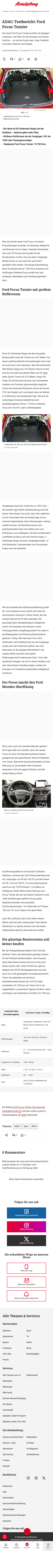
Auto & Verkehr (19, 11)
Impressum (7, 1486)
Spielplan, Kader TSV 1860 (14, 1421)
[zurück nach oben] (27, 1532)
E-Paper (6, 1460)
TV (27, 1336)
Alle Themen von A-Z (12, 1375)
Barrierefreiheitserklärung (14, 1503)
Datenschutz (8, 1498)
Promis (6, 1360)
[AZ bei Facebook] (28, 1478)
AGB (5, 1492)
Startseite (5, 11)
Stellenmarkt (32, 1375)
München (7, 1331)
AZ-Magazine (32, 1449)
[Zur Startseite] (26, 6)
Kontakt (6, 1466)
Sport (28, 1331)
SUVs (34, 1126)
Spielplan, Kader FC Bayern (14, 1416)
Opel (45, 373)
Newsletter (7, 1381)
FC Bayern (7, 1348)
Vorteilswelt (8, 1410)
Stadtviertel (8, 1336)
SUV (16, 509)
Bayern (6, 1342)
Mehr (11, 11)
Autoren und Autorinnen (13, 1437)
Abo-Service (8, 1454)
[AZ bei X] (44, 1478)
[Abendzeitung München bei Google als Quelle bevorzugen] (36, 59)
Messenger (7, 1387)
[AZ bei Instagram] (36, 1478)
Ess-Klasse (7, 1404)
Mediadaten (31, 1437)
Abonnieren (8, 1449)
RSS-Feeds (7, 1392)
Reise (28, 1348)
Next (51, 91)
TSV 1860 (7, 1354)
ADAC (24, 1115)
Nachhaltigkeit (32, 1354)
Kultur (29, 1342)
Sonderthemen (32, 1454)
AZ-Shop (30, 1443)
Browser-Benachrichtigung (14, 1398)
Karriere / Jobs (9, 1443)
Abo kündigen (9, 1509)
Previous (2, 91)
